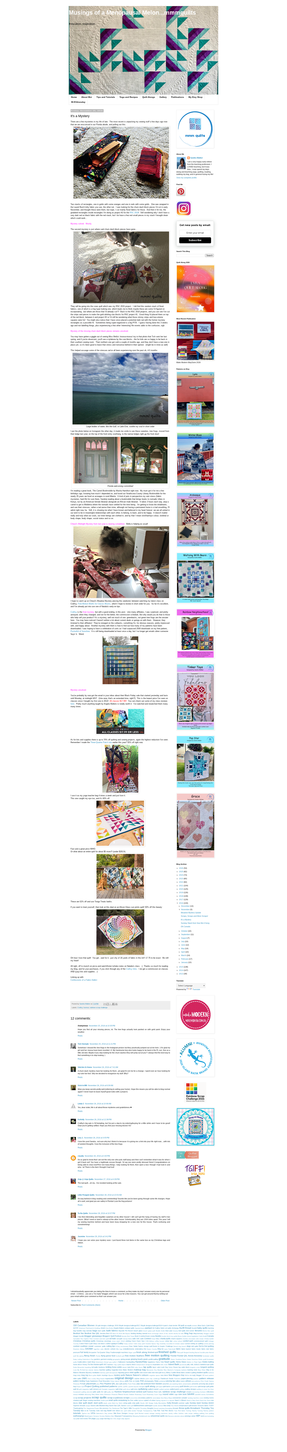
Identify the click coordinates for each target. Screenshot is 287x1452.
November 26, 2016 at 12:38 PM (98, 1119)
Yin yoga (92, 1418)
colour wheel (177, 1341)
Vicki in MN (82, 1085)
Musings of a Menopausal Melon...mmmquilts (132, 12)
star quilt (83, 1403)
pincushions (196, 1381)
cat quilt (119, 1339)
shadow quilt (77, 1400)
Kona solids (117, 1367)
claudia (81, 1156)
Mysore (110, 1375)
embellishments (128, 1349)
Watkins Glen (109, 1416)
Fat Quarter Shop (103, 1352)
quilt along (150, 1386)
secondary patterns (145, 1398)
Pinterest (76, 1384)
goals (145, 1359)
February (185, 959)
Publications (177, 97)
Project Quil (80, 1386)
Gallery (163, 97)
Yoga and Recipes (128, 97)
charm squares (176, 1339)
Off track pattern (208, 1375)
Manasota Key (151, 1370)
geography (116, 1359)
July (183, 941)
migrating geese (123, 1372)
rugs (176, 1394)
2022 (181, 882)
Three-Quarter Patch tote (101, 742)
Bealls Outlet (160, 1331)
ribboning (88, 1394)
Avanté (194, 1328)
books (158, 1336)
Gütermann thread (102, 1362)
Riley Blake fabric (98, 1394)
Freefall (173, 1356)
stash (90, 1403)
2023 (181, 879)
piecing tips (170, 1381)
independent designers (144, 1364)
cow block (101, 1343)
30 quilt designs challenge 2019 (106, 1325)
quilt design (202, 1386)
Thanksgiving (78, 1408)
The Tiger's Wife (126, 1408)
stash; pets (107, 1403)
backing (211, 1328)
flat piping (80, 1356)
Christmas (77, 1341)
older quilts (77, 1378)
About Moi (86, 97)
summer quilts (184, 1403)
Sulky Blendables (160, 1403)
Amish (103, 1328)
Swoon (123, 1405)
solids (136, 1400)
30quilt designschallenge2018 (151, 1325)
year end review (82, 1418)
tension (194, 1405)
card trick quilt (104, 1339)
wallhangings (78, 1416)
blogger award (209, 1333)
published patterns (108, 1386)
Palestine (177, 1378)
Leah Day (164, 1367)
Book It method (140, 1336)
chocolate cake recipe (196, 1339)
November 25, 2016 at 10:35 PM (102, 1026)
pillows (188, 1381)
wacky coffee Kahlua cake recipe (180, 1413)
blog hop (188, 1333)
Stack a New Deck (193, 1400)
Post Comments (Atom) (91, 1305)
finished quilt (153, 1352)
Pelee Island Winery (117, 1381)
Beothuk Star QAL (92, 1333)
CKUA (123, 1341)
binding (133, 1333)
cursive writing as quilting (194, 1343)
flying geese (106, 1356)
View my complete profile (186, 178)
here (72, 704)
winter (193, 1416)
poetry (125, 1384)
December (185, 906)
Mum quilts (92, 1375)
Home (74, 97)
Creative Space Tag (152, 1343)
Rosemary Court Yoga (154, 1394)
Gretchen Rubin (197, 1359)
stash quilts (98, 1403)
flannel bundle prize (202, 1352)
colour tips (169, 1341)
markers (184, 1370)
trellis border (132, 1411)
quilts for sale (102, 1392)
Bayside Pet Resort (126, 1331)
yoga (97, 1418)
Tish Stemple (83, 1044)
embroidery (139, 1349)
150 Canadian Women (84, 1325)
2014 (181, 970)
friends (191, 1356)
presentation (187, 1384)
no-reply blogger (196, 1375)
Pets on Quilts (134, 1381)
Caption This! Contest (91, 1339)
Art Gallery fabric (158, 1328)
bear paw (168, 1331)
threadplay (168, 1408)
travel (109, 1411)
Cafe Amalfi (203, 1336)
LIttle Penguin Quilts (86, 1195)
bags (95, 1330)
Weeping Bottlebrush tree (141, 1416)
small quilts (113, 1400)
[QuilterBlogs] (187, 1158)
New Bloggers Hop (176, 1375)
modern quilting (190, 1372)
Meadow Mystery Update (191, 913)
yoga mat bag (105, 1418)
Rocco (120, 1394)
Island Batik (173, 1364)
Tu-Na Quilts (83, 1213)
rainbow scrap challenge (98, 1007)
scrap (75, 1398)
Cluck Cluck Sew (138, 1341)
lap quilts (147, 1367)
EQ (145, 1349)
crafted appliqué (111, 1343)
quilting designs (190, 1389)
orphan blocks (139, 1378)
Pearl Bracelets (104, 1381)
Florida (98, 1356)
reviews (81, 1394)
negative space (154, 1375)
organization (109, 1378)
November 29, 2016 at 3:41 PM (98, 1236)
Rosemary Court (140, 1394)
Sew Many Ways (166, 1398)
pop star (140, 1384)
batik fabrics (112, 1330)
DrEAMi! (89, 1349)
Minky (164, 1372)
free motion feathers (134, 1355)
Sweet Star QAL (115, 1405)
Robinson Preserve (111, 1394)
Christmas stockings (103, 1341)
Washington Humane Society (95, 1416)
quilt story (134, 1389)
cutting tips (110, 1346)
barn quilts (102, 1331)
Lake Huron (139, 1367)
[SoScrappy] (195, 1102)
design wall (148, 1346)
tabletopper (149, 1405)
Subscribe (195, 240)
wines (182, 1416)
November (185, 910)
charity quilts (165, 1339)
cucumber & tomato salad (175, 1343)
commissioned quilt (201, 1341)
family (86, 1352)
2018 (181, 896)
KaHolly (81, 1119)
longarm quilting (207, 1367)
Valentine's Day (101, 1413)
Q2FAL (120, 1386)
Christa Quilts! (209, 1339)
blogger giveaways (93, 1336)
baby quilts (202, 1328)
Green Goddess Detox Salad (181, 1359)
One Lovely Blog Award (96, 1378)
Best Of (109, 1333)
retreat (75, 1394)
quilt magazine (84, 1389)
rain (112, 1392)
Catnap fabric (127, 1339)
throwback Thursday (200, 1408)
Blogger (148, 1430)
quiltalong (142, 1389)
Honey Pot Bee (87, 1364)
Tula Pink (156, 1411)
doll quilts (194, 1346)
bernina (103, 1333)
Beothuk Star (78, 1333)
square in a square (167, 1400)
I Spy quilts (117, 1364)
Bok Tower (130, 1336)
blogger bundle (78, 1336)
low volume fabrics (92, 1370)
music (99, 1375)
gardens (97, 1359)
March (184, 955)
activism (194, 1325)
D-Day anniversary (122, 1346)
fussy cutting (77, 1359)
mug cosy (77, 1375)
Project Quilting (92, 1386)
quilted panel (174, 1389)
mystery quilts (119, 1375)
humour (86, 1007)
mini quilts (134, 1372)
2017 (181, 900)
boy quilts (174, 1336)
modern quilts (202, 1372)
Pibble (156, 1381)
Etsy (159, 1349)
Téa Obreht (175, 1405)
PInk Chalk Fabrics (207, 1381)
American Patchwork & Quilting (89, 1328)
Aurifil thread (185, 1328)
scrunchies (134, 1398)
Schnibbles (210, 1394)
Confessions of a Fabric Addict (84, 980)
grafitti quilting (153, 1359)
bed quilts (182, 1331)
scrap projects (84, 1397)
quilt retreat (94, 1389)
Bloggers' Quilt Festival (112, 1336)
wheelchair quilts (158, 1416)
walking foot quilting (206, 1413)
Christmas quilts (89, 1341)
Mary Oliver (202, 1370)
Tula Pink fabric (179, 1411)
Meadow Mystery (85, 1372)
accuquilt (188, 1325)
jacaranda (183, 1364)
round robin (168, 1394)
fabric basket (186, 1349)
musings (105, 1375)
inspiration (156, 1364)
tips (82, 1411)
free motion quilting (157, 1355)
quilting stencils (86, 1392)
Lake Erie (130, 1367)
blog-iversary (198, 1333)
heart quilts (169, 1362)
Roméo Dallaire (129, 1394)
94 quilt (181, 1325)
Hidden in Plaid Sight (194, 1362)
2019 (181, 892)
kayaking (88, 1367)
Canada (210, 1336)
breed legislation (193, 1336)
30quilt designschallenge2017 (129, 1325)
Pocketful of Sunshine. (80, 631)
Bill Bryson (126, 1333)
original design (124, 1378)
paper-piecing (187, 1378)
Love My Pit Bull (79, 1370)
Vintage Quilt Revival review (138, 1413)
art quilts (168, 1328)
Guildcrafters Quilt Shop (86, 1362)
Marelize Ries (162, 1370)
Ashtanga (175, 1328)
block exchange (153, 1333)
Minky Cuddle (171, 1372)
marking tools (192, 1370)
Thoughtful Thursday (139, 1408)
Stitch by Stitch (117, 1403)
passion (196, 1378)
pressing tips (203, 1384)
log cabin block (184, 1367)
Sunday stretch (207, 1403)
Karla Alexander (78, 1367)
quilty (109, 1392)
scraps (126, 1397)
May (183, 948)
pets (126, 1381)
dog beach (182, 1346)
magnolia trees (117, 1370)
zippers (127, 1418)
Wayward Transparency (123, 1416)
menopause (113, 1372)
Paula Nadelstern (92, 1381)
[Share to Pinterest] (116, 1004)
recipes (189, 1392)
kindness (102, 1367)
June (183, 945)
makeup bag (140, 1370)
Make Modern (128, 1370)
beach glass (138, 1331)
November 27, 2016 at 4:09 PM (107, 1179)
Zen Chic (113, 1418)
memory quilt (104, 1372)
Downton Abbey (78, 1349)
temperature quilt (185, 1405)
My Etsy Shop (195, 97)
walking (196, 1413)
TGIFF (211, 1405)
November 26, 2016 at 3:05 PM (96, 1138)
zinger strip (120, 1418)
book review (150, 1336)
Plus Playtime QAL (107, 1384)
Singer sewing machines (92, 1400)
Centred (147, 1339)
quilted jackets (164, 1389)
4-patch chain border (170, 1325)
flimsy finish (89, 1355)
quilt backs (167, 1386)
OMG (84, 1378)
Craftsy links (131, 969)
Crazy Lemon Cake (130, 1343)
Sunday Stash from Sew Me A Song (195, 923)
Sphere (141, 1400)
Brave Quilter (182, 1336)
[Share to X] (110, 1004)
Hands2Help (141, 1362)
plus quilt (119, 1384)
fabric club (205, 1349)
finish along (141, 1352)
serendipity (156, 1398)
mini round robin (145, 1372)
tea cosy (167, 1406)
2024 (181, 875)
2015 (181, 967)
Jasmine (81, 1236)
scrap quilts (99, 1397)
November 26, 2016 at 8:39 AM (100, 1085)
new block (164, 1375)
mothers (211, 1372)
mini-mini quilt (156, 1372)
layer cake (156, 1367)
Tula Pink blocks (167, 1411)
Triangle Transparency (144, 1411)
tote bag (103, 1411)
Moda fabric (180, 1372)
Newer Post (76, 1301)
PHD (142, 1381)
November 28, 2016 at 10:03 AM (109, 1195)
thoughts (150, 1408)
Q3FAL (125, 1386)
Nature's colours (140, 1375)
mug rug (84, 1375)
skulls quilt (104, 1400)
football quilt (120, 1356)
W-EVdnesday (78, 102)
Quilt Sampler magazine (106, 1389)
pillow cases (180, 1381)
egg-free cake (99, 1349)
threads (175, 1408)
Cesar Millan (155, 1339)
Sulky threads (172, 1403)
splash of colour (150, 1400)
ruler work (182, 1394)
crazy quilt (141, 1343)
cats (134, 1339)
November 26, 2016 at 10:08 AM (98, 1104)
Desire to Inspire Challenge (163, 1346)
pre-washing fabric (176, 1384)
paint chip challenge (153, 1378)
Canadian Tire (78, 1339)
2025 (181, 872)
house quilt (98, 1364)
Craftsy (74, 612)
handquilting (130, 1362)
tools (98, 1411)
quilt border (193, 1386)
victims (110, 1413)
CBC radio (140, 1339)
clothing (128, 1341)
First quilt (180, 1352)
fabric (178, 1349)
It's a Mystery (186, 920)
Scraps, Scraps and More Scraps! (194, 916)
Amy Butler (109, 1328)
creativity (163, 1343)
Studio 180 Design (146, 1403)
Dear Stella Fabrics (136, 1346)
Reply (80, 1036)
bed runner (190, 1331)
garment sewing (106, 1359)
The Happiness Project (91, 1408)
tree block (116, 1411)
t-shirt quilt (129, 1405)
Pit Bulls (83, 1384)
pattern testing (79, 1381)
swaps (88, 1405)
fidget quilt (132, 1352)
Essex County (152, 1349)
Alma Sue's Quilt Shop (206, 1325)
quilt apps (159, 1386)
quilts (94, 1392)
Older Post (165, 1301)
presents (195, 1384)
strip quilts (136, 1403)
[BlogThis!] (107, 1004)
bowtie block (166, 1336)
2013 (181, 974)
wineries (177, 1416)
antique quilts (129, 1328)
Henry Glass (181, 1362)
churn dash (116, 1341)
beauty (175, 1331)
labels (124, 1367)
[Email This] (104, 1004)
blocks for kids (179, 1333)
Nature (129, 1375)
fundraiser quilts (208, 1356)
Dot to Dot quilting (206, 1346)
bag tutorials (87, 1331)
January (184, 962)
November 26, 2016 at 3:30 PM (97, 1156)
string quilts (127, 1403)
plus (98, 1384)
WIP (198, 1416)
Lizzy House (173, 1367)
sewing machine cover (195, 1398)
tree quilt (123, 1411)
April (183, 952)
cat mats (112, 1339)
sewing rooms (209, 1398)
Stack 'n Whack (180, 1400)
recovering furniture (199, 1392)
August (184, 938)
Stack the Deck (205, 1400)
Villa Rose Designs (120, 1413)
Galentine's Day (88, 1359)
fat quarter (92, 1352)
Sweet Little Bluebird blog (100, 1405)
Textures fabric (202, 1405)
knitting (109, 1367)
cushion (76, 1346)
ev (163, 1349)
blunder (124, 1336)
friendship (198, 1356)
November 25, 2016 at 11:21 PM (103, 1044)
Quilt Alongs (148, 97)
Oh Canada (185, 927)
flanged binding (189, 1352)
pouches (166, 1384)
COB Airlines (149, 1341)
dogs (189, 1346)
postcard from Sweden (153, 1384)
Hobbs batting (208, 1362)
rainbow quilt (141, 1392)
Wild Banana (169, 1416)
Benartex (198, 1331)
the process (104, 1408)
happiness (151, 1362)
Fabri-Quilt (171, 1349)
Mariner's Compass (174, 1370)
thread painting (159, 1408)
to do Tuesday (90, 1411)
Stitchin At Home (85, 1067)
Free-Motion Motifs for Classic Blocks (94, 604)
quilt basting (175, 1386)
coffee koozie (159, 1341)
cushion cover (87, 1346)
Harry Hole (160, 1362)
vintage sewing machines (158, 1413)
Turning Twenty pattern (205, 1411)
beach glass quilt (149, 1331)
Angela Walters (119, 1328)
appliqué (148, 1328)
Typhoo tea (86, 1413)
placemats (91, 1383)
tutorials (77, 1413)
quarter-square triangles (136, 1386)
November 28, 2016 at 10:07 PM (102, 1213)
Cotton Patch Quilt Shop (88, 1343)
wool (202, 1416)
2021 (181, 886)
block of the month (166, 1333)
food (113, 1356)
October (184, 931)
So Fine (130, 1400)
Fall (81, 1352)
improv (124, 1364)
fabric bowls (196, 1349)
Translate (196, 989)
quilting (182, 1389)
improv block (131, 1364)
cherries (185, 1339)
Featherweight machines (119, 1352)
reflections (210, 1392)
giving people (125, 1359)
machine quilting (105, 1370)
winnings (188, 1416)
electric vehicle (109, 1349)
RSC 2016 (134, 212)
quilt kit (75, 1389)
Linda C (81, 1104)
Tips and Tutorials (105, 97)
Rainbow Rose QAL (154, 1392)
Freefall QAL (182, 1356)
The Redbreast (114, 1408)
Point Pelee (132, 1384)
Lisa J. (80, 1138)
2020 (181, 889)
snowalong (122, 1400)
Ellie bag (119, 1349)
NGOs (187, 1375)
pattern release (206, 1378)
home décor (77, 1364)
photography (149, 1381)
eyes (166, 1349)
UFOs (93, 1413)
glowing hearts (137, 1359)
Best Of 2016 (117, 1333)
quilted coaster (153, 1389)
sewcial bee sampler (179, 1398)
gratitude (164, 1358)
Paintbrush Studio (167, 1378)
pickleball (162, 1381)
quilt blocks (184, 1386)
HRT (105, 1364)
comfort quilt (188, 1341)
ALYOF (75, 1328)
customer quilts (100, 1346)
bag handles (77, 1331)
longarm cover (195, 1367)
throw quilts (184, 1408)
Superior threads (79, 1405)
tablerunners (139, 1406)
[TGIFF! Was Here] (195, 1186)
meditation (96, 1372)
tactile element (158, 1405)
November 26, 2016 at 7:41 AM (105, 1067)
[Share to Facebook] (113, 1004)
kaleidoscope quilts (207, 1364)
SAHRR (190, 1394)
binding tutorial (141, 1333)
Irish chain (164, 1364)
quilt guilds (210, 1386)
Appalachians (139, 1328)
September (186, 934)
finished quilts (167, 1352)
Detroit (175, 1346)
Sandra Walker (196, 158)
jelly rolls (190, 1364)
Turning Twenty (191, 1411)
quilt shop (119, 1389)
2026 (181, 868)
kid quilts (95, 1367)
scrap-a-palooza (115, 1397)
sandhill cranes (200, 1394)
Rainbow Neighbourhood (125, 1392)
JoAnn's (197, 1364)
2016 (181, 903)
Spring (158, 1400)
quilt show (126, 1389)
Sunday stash (195, 1403)
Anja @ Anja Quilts (86, 1179)
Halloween (122, 1362)
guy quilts (112, 1362)
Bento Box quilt (208, 1331)
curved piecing (209, 1343)
